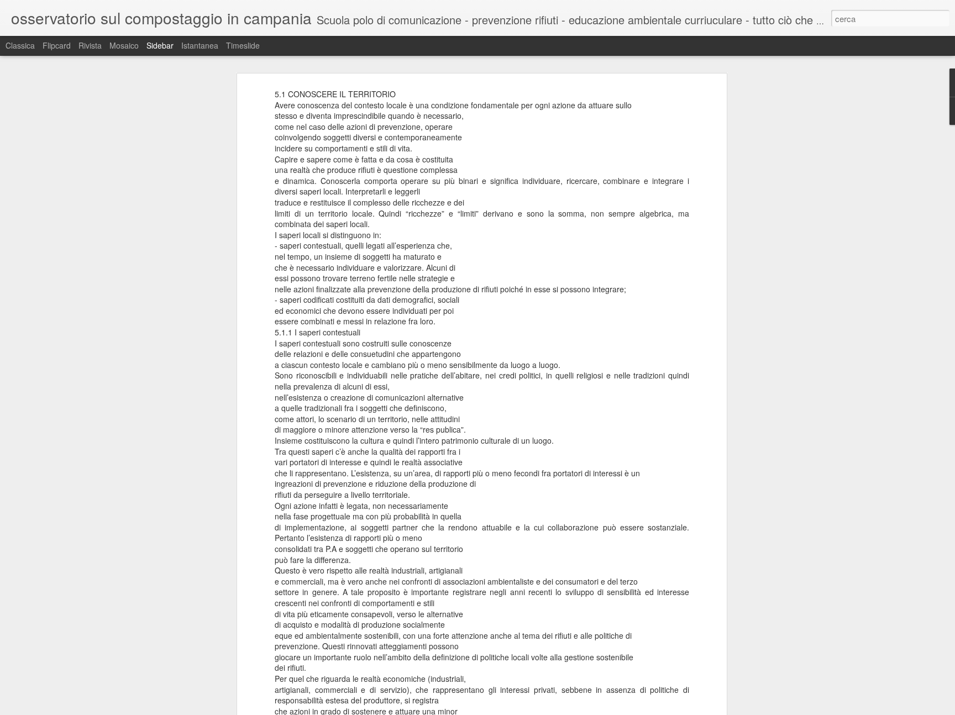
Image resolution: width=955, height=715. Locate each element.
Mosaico (124, 45)
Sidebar (160, 45)
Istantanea (199, 45)
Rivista (90, 45)
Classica (20, 45)
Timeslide (243, 45)
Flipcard (57, 45)
